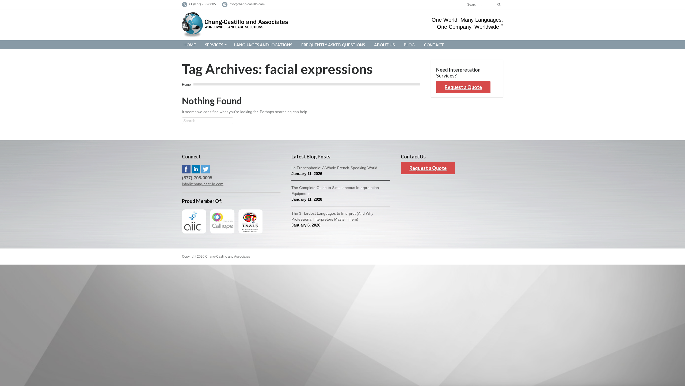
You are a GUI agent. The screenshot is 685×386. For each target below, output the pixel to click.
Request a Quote (463, 87)
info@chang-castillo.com (202, 184)
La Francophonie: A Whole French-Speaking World (334, 168)
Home (186, 85)
